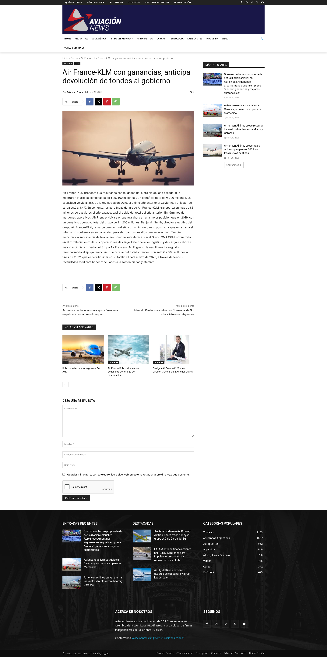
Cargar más (232, 165)
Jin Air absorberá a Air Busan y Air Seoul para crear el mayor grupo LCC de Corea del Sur (172, 535)
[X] (257, 3)
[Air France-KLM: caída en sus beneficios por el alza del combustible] (128, 349)
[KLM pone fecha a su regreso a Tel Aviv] (83, 349)
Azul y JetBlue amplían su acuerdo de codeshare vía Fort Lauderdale (172, 574)
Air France (86, 58)
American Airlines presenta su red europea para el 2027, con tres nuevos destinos (242, 149)
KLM (77, 63)
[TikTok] (252, 3)
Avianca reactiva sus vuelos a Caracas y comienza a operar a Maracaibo (242, 109)
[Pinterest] (107, 101)
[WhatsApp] (116, 101)
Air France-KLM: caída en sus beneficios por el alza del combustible (123, 371)
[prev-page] (64, 384)
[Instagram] (246, 3)
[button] (261, 38)
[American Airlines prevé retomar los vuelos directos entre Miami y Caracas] (212, 130)
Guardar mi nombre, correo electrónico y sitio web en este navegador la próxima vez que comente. (128, 474)
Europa (74, 58)
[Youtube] (262, 3)
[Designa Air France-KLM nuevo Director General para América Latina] (173, 349)
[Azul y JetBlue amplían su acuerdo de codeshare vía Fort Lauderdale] (142, 574)
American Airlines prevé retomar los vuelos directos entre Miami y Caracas (243, 129)
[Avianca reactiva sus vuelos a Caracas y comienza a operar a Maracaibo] (212, 110)
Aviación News (75, 91)
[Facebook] (241, 3)
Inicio (65, 58)
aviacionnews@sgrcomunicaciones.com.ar (158, 638)
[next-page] (71, 384)
